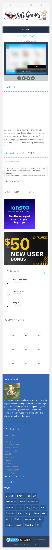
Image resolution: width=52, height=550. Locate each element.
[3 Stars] (20, 41)
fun (19, 513)
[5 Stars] (23, 41)
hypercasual (29, 519)
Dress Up (10, 513)
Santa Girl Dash (20, 280)
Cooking (7, 441)
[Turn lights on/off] (19, 78)
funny (27, 513)
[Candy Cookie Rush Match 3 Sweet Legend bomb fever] (26, 334)
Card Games (9, 438)
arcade (20, 507)
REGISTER (21, 5)
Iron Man (8, 460)
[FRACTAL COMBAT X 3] (26, 362)
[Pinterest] (21, 422)
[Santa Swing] (8, 293)
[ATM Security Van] (38, 334)
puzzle (19, 525)
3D (34, 495)
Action (22, 501)
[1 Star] (16, 41)
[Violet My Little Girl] (13, 362)
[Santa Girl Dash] (8, 282)
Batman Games (10, 435)
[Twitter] (10, 422)
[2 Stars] (18, 41)
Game (36, 513)
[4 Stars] (21, 41)
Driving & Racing (11, 447)
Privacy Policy (10, 473)
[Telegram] (25, 422)
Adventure (33, 501)
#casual (10, 495)
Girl (44, 513)
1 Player (20, 495)
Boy (28, 507)
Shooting (29, 525)
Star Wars (8, 463)
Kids (41, 519)
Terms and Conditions (13, 470)
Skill (39, 525)
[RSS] (29, 422)
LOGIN (10, 5)
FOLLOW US (41, 5)
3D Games (11, 501)
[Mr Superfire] (26, 348)
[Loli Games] (26, 14)
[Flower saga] (38, 362)
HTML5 (17, 519)
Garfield (7, 454)
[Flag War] (8, 305)
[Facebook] (6, 422)
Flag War (17, 302)
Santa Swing (18, 291)
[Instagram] (18, 422)
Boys (35, 507)
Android (10, 507)
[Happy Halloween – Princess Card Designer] (13, 348)
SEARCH (31, 5)
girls (8, 519)
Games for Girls (10, 451)
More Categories (11, 466)
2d (29, 495)
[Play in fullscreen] (28, 78)
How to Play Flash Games (14, 476)
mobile (9, 525)
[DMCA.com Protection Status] (18, 539)
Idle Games (9, 457)
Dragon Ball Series (12, 444)
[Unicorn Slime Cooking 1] (38, 348)
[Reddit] (14, 422)
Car (43, 507)
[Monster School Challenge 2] (13, 334)
